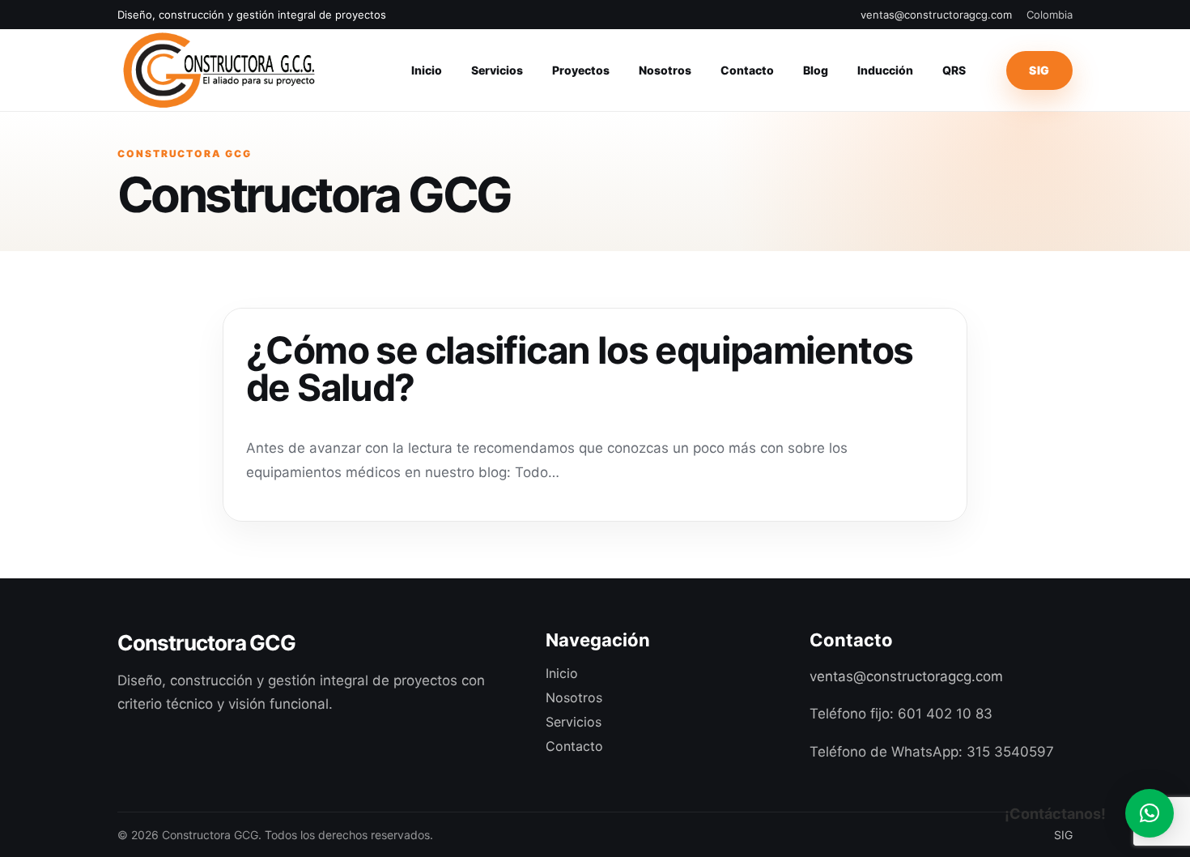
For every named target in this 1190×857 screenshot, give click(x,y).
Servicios (497, 70)
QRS (954, 70)
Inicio (426, 70)
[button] (1149, 813)
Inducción (885, 70)
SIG (1039, 70)
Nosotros (665, 70)
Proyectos (581, 70)
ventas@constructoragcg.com (936, 14)
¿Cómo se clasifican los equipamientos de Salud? (579, 368)
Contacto (747, 70)
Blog (815, 70)
